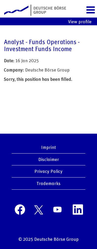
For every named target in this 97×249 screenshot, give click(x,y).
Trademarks (48, 183)
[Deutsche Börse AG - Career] (33, 9)
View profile (80, 21)
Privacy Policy (48, 171)
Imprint (48, 147)
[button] (90, 10)
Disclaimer (48, 159)
